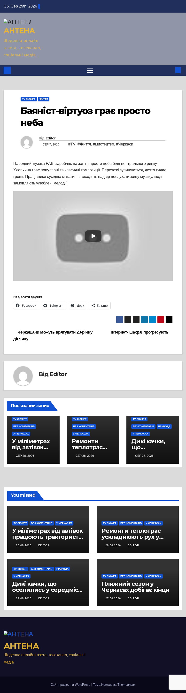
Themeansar (126, 684)
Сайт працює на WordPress (71, 684)
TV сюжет (28, 99)
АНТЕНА (19, 30)
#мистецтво (103, 144)
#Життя (84, 144)
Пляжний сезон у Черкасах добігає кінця (135, 586)
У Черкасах (21, 433)
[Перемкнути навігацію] (90, 70)
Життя (43, 99)
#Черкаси (124, 144)
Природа (164, 426)
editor (44, 545)
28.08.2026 (24, 545)
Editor (51, 138)
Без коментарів (24, 426)
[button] (170, 70)
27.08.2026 (24, 598)
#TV (72, 144)
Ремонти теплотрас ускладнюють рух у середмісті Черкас (131, 536)
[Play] (93, 236)
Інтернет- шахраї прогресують (140, 332)
